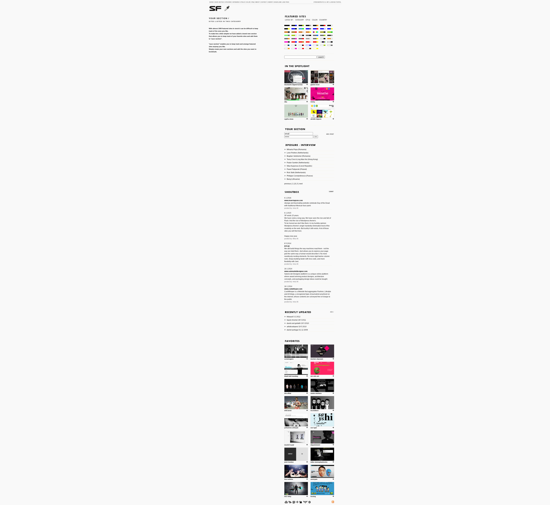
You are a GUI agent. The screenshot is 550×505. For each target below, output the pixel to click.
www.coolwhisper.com (293, 289)
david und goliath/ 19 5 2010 (298, 323)
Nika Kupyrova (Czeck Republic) (299, 166)
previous (287, 184)
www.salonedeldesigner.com (296, 271)
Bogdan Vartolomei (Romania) (298, 156)
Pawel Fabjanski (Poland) (297, 169)
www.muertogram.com (293, 200)
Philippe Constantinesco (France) (300, 176)
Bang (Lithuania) (293, 179)
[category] (299, 24)
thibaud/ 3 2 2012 (293, 317)
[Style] (308, 24)
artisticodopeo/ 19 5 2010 (297, 327)
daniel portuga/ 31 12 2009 (297, 330)
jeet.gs (287, 246)
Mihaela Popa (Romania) (296, 149)
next (300, 184)
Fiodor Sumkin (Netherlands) (298, 163)
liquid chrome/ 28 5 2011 (296, 320)
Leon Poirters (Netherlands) (297, 153)
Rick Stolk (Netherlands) (296, 173)
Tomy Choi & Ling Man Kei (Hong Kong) (302, 159)
